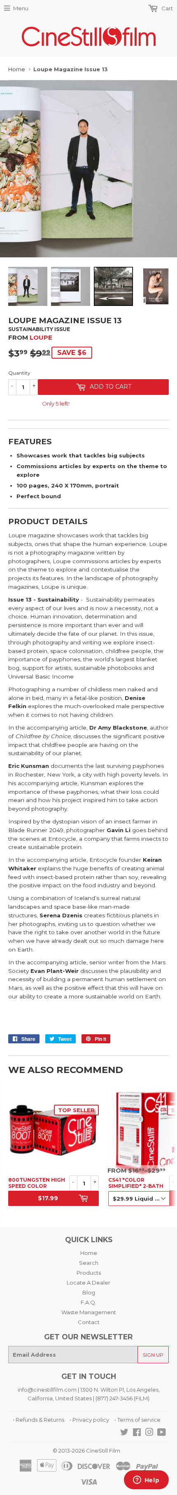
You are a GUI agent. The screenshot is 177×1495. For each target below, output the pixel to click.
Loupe (41, 337)
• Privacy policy (89, 1419)
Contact (89, 1322)
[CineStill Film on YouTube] (161, 1433)
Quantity (19, 373)
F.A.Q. (88, 1302)
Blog (88, 1292)
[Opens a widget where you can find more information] (146, 1480)
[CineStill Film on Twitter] (124, 1433)
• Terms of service (137, 1419)
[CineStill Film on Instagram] (149, 1433)
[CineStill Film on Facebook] (137, 1433)
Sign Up (153, 1355)
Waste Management (88, 1312)
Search (88, 1262)
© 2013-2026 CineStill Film (86, 1450)
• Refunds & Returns (38, 1419)
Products (89, 1272)
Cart (166, 8)
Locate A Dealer (88, 1282)
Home (16, 69)
